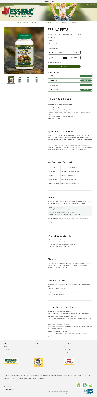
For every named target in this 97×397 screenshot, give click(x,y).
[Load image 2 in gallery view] (19, 79)
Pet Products (7, 352)
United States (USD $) (10, 389)
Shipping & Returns (68, 352)
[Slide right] (42, 79)
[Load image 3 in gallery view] (28, 79)
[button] (88, 5)
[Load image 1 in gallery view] (11, 79)
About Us (36, 346)
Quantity (50, 40)
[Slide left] (5, 79)
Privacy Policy (67, 349)
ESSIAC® (6, 346)
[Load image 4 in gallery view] (36, 79)
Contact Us (67, 346)
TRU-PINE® (7, 349)
